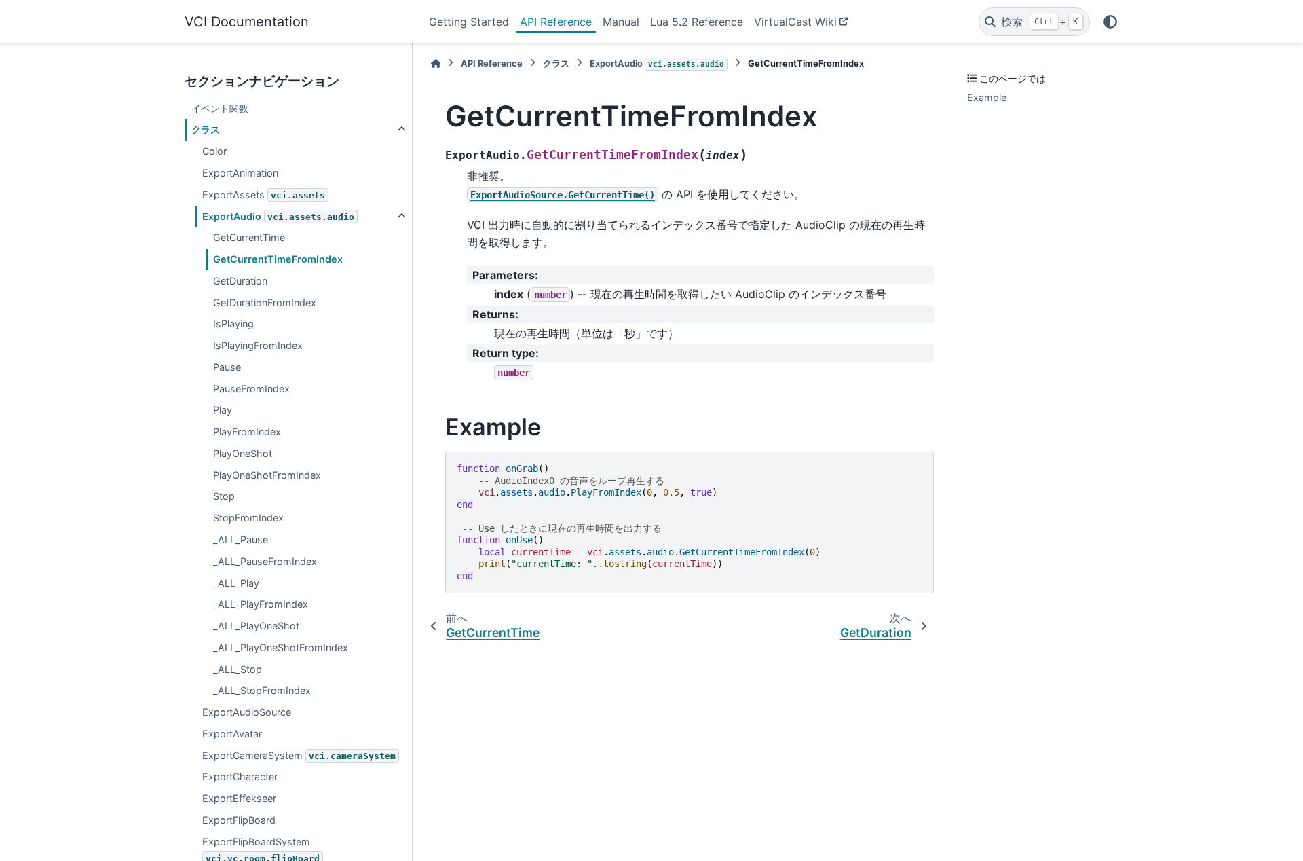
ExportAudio (278, 216)
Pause (227, 367)
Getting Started (469, 22)
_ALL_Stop (237, 669)
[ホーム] (435, 63)
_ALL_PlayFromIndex (260, 604)
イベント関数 (219, 108)
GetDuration (240, 281)
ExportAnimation (240, 173)
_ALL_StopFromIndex (262, 690)
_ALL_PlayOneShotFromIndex (280, 647)
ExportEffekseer (239, 798)
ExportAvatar (232, 733)
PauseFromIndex (251, 389)
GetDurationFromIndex (264, 302)
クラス (205, 129)
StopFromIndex (248, 518)
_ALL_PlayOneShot (256, 625)
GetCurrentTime (249, 237)
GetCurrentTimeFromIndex (278, 259)
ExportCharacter (240, 776)
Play (222, 410)
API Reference (556, 22)
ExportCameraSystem (299, 755)
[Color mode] (1110, 21)
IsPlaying (233, 323)
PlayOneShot (242, 453)
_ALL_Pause (240, 539)
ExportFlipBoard (239, 820)
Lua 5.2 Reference (696, 22)
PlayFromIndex (247, 431)
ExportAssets (263, 194)
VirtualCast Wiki (795, 22)
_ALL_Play (236, 583)
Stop (224, 496)
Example (986, 97)
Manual (621, 22)
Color (214, 151)
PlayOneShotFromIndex (267, 475)
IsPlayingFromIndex (258, 345)
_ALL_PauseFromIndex (265, 561)
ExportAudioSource (246, 712)
